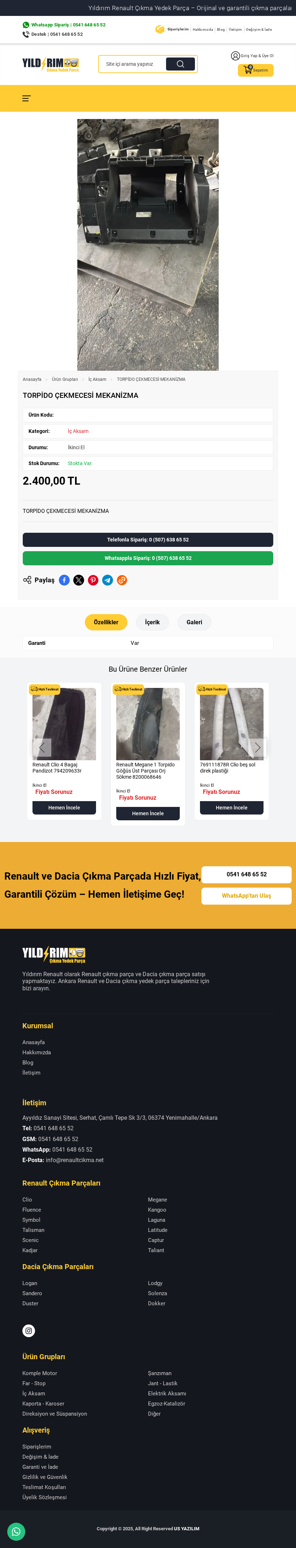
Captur (156, 1240)
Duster (30, 1303)
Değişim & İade (259, 29)
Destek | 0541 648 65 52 (57, 34)
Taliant (156, 1250)
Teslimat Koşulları (44, 1487)
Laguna (156, 1220)
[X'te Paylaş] (78, 580)
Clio (27, 1199)
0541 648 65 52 (247, 874)
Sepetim (260, 70)
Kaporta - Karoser (43, 1403)
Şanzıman (159, 1373)
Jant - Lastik (163, 1383)
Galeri (194, 622)
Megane (157, 1199)
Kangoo (157, 1210)
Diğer (154, 1414)
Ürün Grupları (65, 379)
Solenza (157, 1293)
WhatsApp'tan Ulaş (246, 895)
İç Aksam (97, 379)
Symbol (31, 1220)
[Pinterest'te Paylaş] (93, 580)
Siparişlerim (178, 29)
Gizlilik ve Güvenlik (45, 1477)
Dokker (156, 1303)
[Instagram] (28, 1331)
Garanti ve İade (40, 1467)
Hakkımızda (203, 29)
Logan (29, 1283)
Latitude (157, 1230)
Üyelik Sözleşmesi (44, 1497)
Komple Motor (39, 1373)
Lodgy (155, 1283)
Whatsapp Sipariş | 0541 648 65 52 (68, 24)
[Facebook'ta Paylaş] (64, 580)
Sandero (32, 1293)
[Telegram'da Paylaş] (107, 580)
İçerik (152, 622)
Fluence (31, 1210)
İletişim (235, 29)
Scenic (30, 1240)
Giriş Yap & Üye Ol (257, 56)
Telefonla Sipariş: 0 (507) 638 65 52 (148, 540)
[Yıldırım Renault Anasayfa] (50, 64)
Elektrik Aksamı (167, 1393)
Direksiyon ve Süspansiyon (54, 1414)
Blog (221, 29)
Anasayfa (32, 379)
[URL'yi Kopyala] (122, 580)
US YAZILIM (186, 1528)
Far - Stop (33, 1383)
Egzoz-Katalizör (166, 1403)
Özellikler (106, 622)
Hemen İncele (64, 808)
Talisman (33, 1230)
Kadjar (30, 1250)
